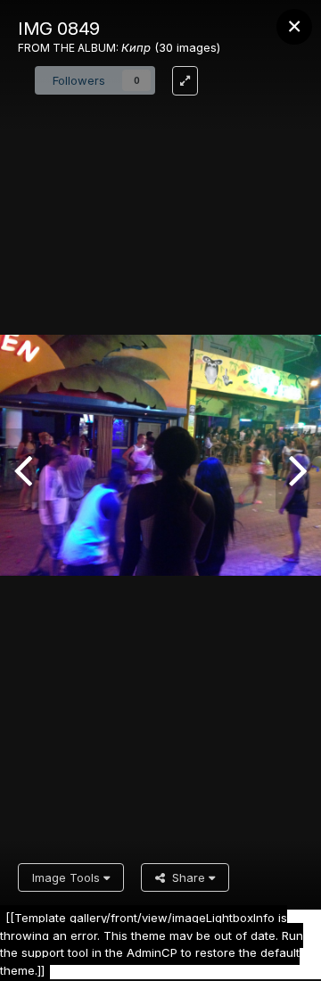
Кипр (136, 47)
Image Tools (67, 877)
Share (187, 877)
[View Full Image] (185, 81)
